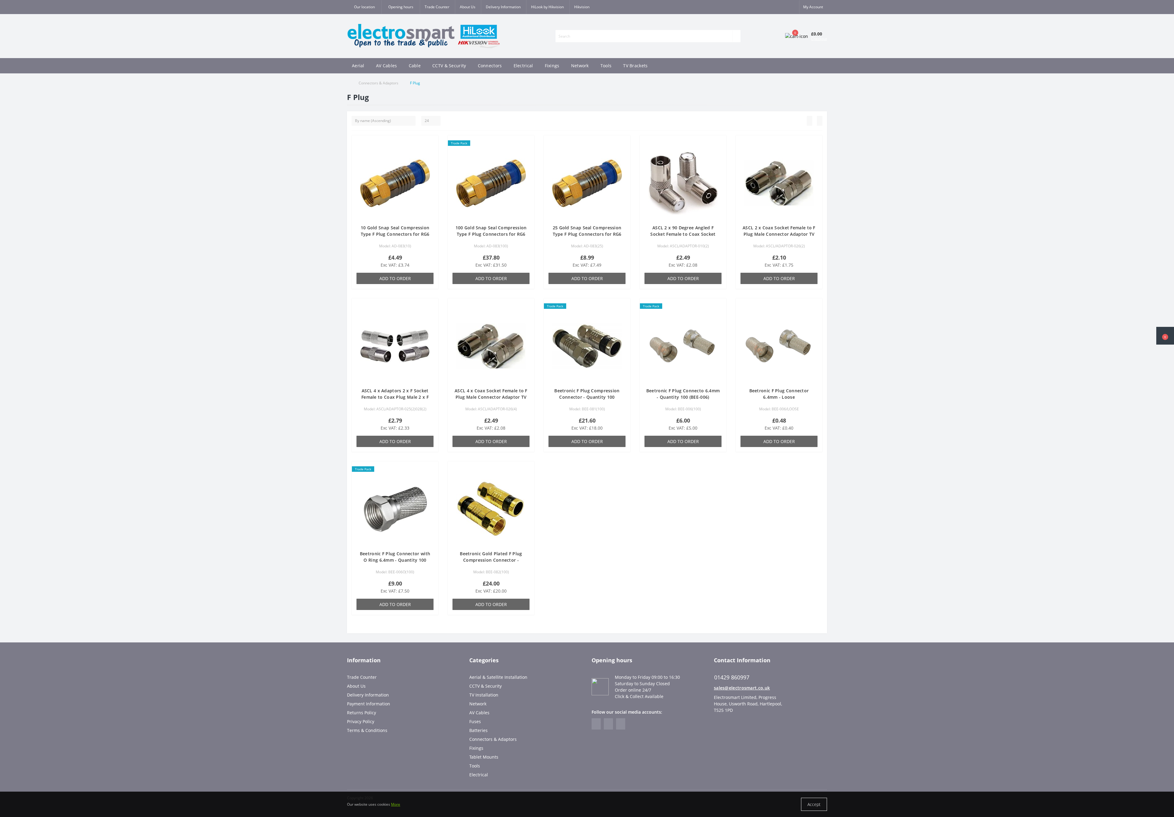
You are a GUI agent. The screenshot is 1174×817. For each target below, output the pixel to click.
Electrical (523, 65)
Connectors (490, 65)
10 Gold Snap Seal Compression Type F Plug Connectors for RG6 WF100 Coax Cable (395, 234)
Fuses (475, 721)
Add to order (395, 278)
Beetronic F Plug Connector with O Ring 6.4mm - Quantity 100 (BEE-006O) (395, 560)
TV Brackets (635, 65)
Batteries (478, 730)
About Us (467, 6)
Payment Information (368, 704)
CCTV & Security (449, 65)
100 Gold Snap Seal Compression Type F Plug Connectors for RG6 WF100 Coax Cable (491, 234)
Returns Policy (361, 712)
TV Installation (483, 695)
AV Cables (386, 65)
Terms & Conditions (367, 730)
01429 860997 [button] (731, 677)
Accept (814, 804)
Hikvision (581, 6)
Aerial (358, 65)
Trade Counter (437, 6)
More (395, 804)
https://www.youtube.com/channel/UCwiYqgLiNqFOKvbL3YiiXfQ (620, 724)
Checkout (819, 38)
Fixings (552, 65)
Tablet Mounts (483, 757)
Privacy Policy (360, 721)
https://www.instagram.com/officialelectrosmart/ (608, 724)
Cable (415, 65)
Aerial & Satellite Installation (498, 677)
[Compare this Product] (432, 153)
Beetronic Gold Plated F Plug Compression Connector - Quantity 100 (491, 560)
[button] (400, 7)
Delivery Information (503, 6)
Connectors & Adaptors (378, 83)
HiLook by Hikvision (547, 6)
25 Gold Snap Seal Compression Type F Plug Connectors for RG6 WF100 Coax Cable (587, 234)
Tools (606, 65)
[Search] (736, 36)
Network (580, 65)
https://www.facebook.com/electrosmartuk (596, 724)
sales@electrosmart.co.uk (742, 688)
